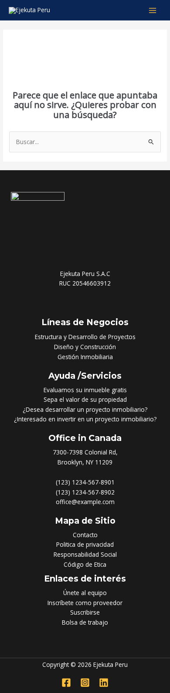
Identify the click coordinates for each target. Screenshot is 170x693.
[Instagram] (85, 682)
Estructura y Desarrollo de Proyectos (85, 337)
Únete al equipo (85, 593)
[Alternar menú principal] (153, 10)
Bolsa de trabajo (85, 622)
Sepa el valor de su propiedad (85, 399)
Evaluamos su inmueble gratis (85, 390)
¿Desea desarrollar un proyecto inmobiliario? (85, 409)
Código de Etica (85, 564)
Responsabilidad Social (85, 554)
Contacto (85, 535)
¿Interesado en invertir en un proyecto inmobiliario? (85, 419)
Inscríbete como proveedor (85, 603)
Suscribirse (85, 612)
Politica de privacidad (85, 544)
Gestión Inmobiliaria (85, 357)
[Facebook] (66, 682)
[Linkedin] (104, 682)
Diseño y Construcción (85, 347)
